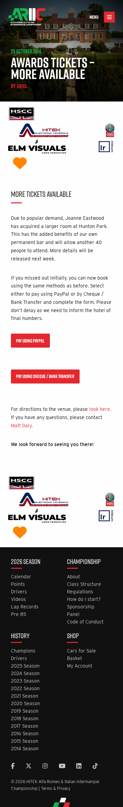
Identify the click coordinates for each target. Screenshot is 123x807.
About (73, 576)
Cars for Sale (81, 651)
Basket (74, 658)
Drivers (19, 591)
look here (99, 409)
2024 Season (25, 673)
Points (18, 584)
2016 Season (25, 733)
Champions (23, 651)
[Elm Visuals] (37, 147)
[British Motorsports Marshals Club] (20, 164)
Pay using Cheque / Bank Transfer (45, 376)
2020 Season (25, 703)
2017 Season (24, 726)
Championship (84, 562)
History (20, 636)
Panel (73, 614)
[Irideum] (106, 147)
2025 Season (25, 666)
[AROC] (109, 131)
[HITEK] (44, 131)
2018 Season (25, 718)
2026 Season (25, 562)
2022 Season (25, 688)
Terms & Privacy (55, 788)
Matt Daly (21, 425)
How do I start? (84, 599)
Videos (18, 599)
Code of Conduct (85, 621)
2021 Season (24, 696)
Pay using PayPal (30, 340)
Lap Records (25, 606)
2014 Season (25, 748)
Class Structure (84, 584)
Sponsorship (80, 606)
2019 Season (25, 711)
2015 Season (24, 741)
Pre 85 (18, 614)
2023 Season (25, 681)
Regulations (80, 591)
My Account (79, 666)
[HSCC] (21, 114)
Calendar (21, 576)
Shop (73, 636)
